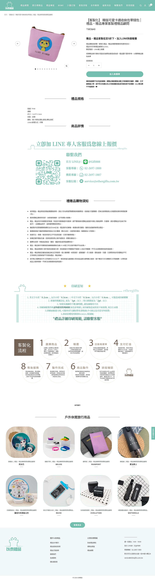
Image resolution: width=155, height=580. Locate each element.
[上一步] (17, 43)
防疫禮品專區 (91, 543)
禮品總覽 (24, 5)
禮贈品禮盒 (91, 546)
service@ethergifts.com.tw (133, 558)
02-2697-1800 (136, 550)
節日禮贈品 (37, 5)
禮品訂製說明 (54, 550)
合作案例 (95, 5)
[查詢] (141, 5)
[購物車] (150, 5)
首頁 (5, 15)
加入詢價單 (115, 74)
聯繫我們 (118, 5)
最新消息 (106, 5)
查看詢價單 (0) (153, 433)
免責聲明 (53, 558)
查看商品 (77, 525)
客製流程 (83, 5)
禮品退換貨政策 (55, 546)
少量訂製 (71, 5)
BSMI (61, 5)
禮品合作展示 (54, 543)
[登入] (145, 5)
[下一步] (73, 43)
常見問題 (130, 5)
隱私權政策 (53, 562)
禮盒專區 (50, 5)
